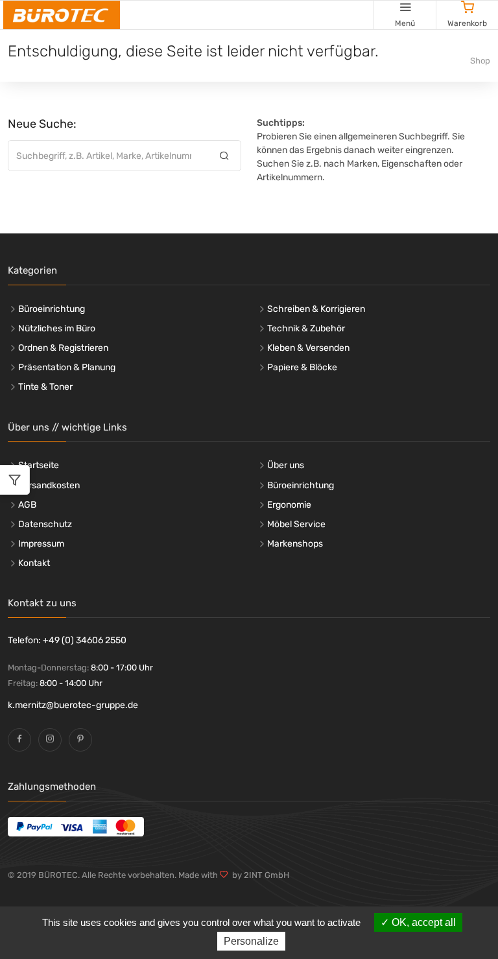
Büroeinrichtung (51, 308)
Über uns (285, 465)
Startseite (38, 465)
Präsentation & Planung (66, 367)
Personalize (251, 941)
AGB (27, 504)
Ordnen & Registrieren (63, 347)
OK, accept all (422, 922)
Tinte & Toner (45, 386)
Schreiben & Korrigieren (316, 308)
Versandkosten (49, 485)
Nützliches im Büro (56, 328)
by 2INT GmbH (258, 875)
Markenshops (295, 543)
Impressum (41, 543)
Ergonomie (289, 504)
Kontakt (34, 563)
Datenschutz (45, 524)
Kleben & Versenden (308, 347)
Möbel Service (296, 524)
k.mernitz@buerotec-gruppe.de (73, 705)
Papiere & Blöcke (302, 367)
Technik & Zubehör (306, 328)
